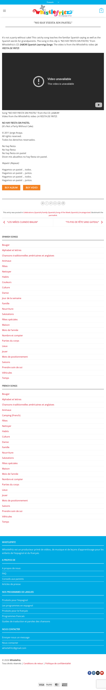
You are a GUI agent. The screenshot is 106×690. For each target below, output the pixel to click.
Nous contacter (10, 642)
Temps (5, 378)
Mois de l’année (10, 330)
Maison (6, 324)
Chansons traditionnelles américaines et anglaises (28, 255)
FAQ (4, 573)
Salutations (8, 314)
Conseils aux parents (13, 578)
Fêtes (5, 266)
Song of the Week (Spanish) (67, 212)
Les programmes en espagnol (17, 605)
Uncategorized (85, 212)
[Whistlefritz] (53, 11)
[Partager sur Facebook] (47, 203)
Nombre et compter (12, 335)
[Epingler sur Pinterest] (59, 203)
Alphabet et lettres (11, 250)
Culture (6, 287)
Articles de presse (11, 584)
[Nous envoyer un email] (98, 673)
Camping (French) (11, 415)
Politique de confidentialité (58, 663)
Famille (5, 303)
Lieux (4, 346)
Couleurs (6, 282)
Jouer (5, 351)
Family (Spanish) (48, 212)
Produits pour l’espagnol (15, 600)
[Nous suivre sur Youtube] (102, 673)
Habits (5, 276)
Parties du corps (10, 340)
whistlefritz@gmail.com (14, 648)
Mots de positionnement (15, 356)
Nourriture (7, 308)
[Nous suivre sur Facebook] (89, 673)
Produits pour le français (15, 610)
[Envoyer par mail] (55, 203)
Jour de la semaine (11, 298)
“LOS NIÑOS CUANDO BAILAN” (22, 222)
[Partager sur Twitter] (51, 203)
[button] (4, 10)
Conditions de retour (33, 663)
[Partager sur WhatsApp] (43, 203)
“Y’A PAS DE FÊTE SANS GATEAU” (83, 222)
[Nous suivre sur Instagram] (94, 673)
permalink (53, 215)
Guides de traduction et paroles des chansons (26, 621)
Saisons (6, 362)
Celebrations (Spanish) (32, 212)
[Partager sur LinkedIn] (63, 203)
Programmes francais (13, 616)
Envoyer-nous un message (16, 637)
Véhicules (7, 372)
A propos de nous (11, 568)
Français (50, 2)
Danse (5, 292)
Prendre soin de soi (12, 367)
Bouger (6, 244)
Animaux (6, 260)
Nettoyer (6, 271)
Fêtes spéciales (10, 319)
